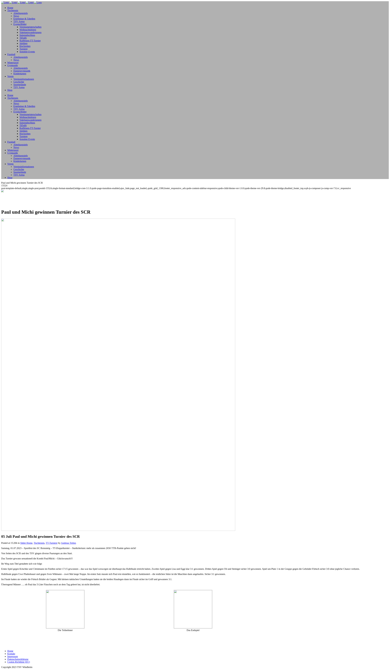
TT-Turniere (51, 543)
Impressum (12, 656)
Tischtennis (39, 543)
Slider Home (26, 543)
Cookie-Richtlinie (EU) (18, 662)
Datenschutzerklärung (17, 659)
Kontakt (11, 653)
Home (10, 651)
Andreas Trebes (68, 543)
